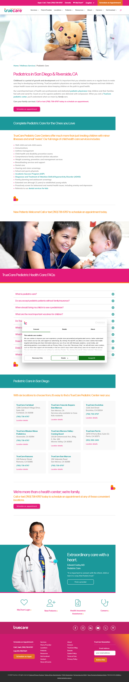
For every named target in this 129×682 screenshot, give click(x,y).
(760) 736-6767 (57, 3)
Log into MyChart (20, 651)
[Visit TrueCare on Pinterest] (113, 628)
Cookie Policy (72, 653)
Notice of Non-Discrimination (53, 675)
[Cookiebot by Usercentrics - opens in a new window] (96, 322)
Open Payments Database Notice (97, 675)
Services (34, 10)
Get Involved (110, 10)
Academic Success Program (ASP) (30, 174)
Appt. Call (42, 3)
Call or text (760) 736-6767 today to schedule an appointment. (62, 101)
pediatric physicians (78, 91)
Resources (79, 10)
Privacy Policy (72, 659)
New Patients (50, 611)
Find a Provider (46, 10)
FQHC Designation (67, 675)
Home (16, 66)
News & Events (45, 662)
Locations (57, 10)
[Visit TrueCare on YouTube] (98, 628)
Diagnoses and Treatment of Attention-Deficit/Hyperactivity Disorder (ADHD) (48, 177)
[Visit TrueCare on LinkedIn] (90, 628)
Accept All (91, 358)
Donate (68, 3)
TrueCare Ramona (24, 456)
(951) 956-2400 (92, 440)
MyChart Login (24, 610)
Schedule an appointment (27, 109)
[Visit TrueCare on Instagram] (83, 628)
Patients (68, 10)
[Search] (120, 10)
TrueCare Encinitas (94, 405)
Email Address (105, 648)
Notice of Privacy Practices (36, 675)
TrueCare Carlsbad (25, 405)
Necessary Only (37, 358)
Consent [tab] (36, 329)
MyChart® (79, 3)
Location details (22, 420)
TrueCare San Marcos (61, 456)
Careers (99, 10)
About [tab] (93, 329)
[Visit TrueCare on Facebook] (75, 628)
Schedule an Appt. (24, 656)
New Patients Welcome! (27, 212)
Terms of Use (72, 656)
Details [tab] (64, 329)
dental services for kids (38, 188)
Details (63, 358)
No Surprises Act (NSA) (80, 675)
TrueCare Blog (72, 648)
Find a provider (81, 582)
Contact (43, 659)
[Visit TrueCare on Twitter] (105, 628)
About (89, 10)
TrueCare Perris (93, 431)
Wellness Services (27, 66)
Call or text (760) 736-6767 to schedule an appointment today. (73, 212)
